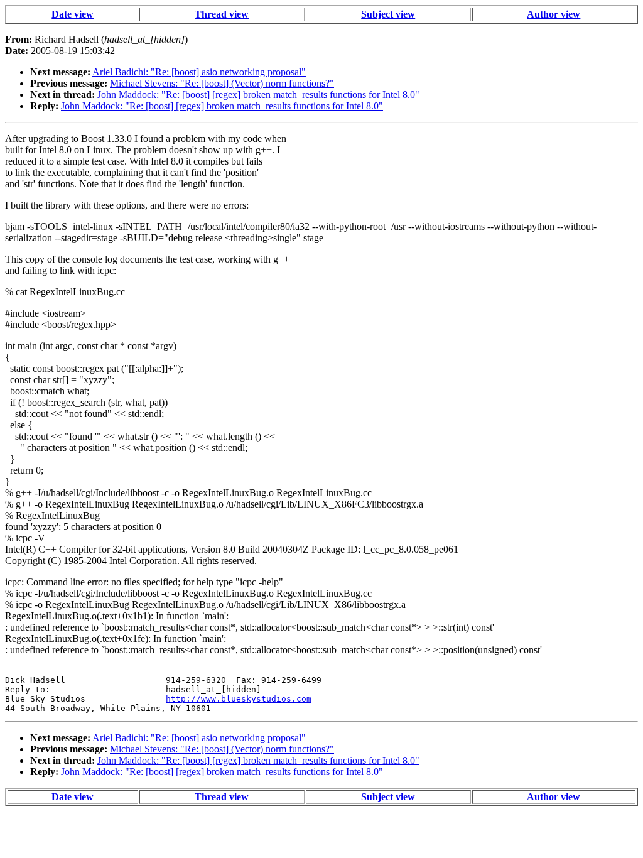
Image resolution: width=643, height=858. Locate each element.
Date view (72, 14)
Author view (553, 14)
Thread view (222, 14)
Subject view (388, 14)
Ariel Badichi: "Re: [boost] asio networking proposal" (199, 72)
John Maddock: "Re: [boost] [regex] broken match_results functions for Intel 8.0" (258, 94)
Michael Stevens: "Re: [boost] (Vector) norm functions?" (222, 83)
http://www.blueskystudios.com (238, 698)
